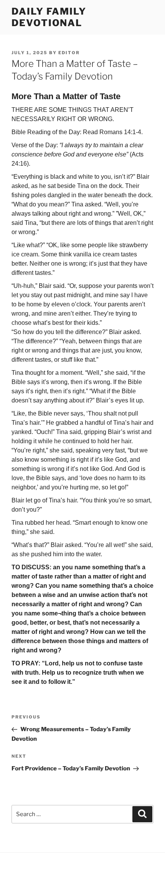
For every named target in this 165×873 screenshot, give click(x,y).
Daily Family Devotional (49, 17)
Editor (69, 52)
